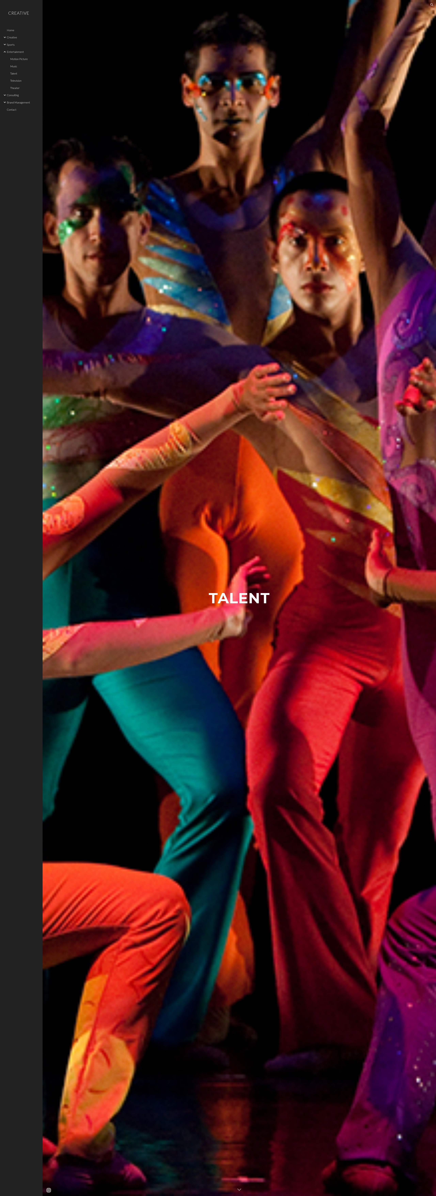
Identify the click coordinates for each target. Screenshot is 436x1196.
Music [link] (13, 66)
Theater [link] (15, 87)
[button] (432, 5)
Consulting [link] (13, 95)
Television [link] (15, 80)
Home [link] (10, 30)
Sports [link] (11, 44)
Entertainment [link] (15, 51)
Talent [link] (13, 73)
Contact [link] (11, 109)
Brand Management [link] (18, 102)
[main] (239, 598)
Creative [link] (12, 37)
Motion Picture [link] (19, 59)
